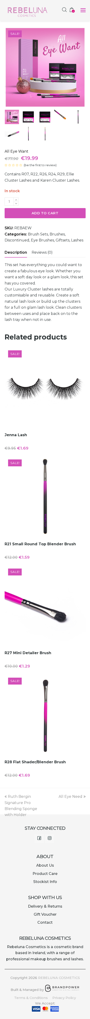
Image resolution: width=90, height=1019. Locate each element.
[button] (83, 10)
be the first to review (40, 165)
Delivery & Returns (45, 906)
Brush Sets (38, 234)
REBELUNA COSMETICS (59, 978)
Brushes (57, 234)
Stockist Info (45, 882)
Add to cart (45, 213)
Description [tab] (16, 252)
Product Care (45, 873)
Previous (8, 67)
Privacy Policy (64, 998)
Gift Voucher (45, 914)
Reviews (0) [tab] (42, 252)
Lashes (77, 240)
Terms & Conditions (31, 998)
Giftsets (62, 240)
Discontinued (17, 240)
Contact (45, 922)
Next (82, 67)
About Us (45, 865)
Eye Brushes (42, 240)
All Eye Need (70, 796)
